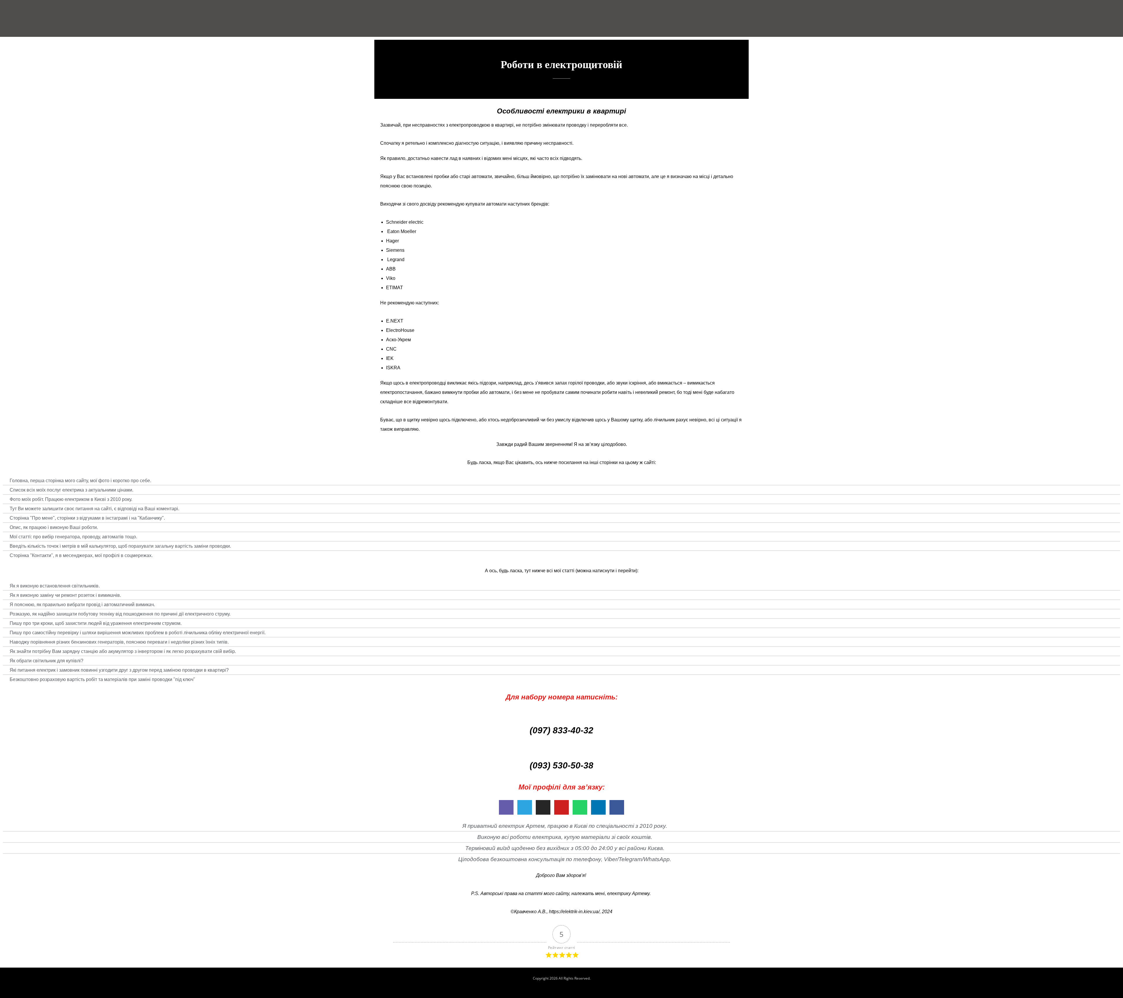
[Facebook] (616, 807)
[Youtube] (561, 807)
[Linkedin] (598, 807)
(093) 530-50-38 (561, 765)
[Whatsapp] (580, 807)
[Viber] (506, 807)
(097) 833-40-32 (561, 730)
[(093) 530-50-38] (561, 749)
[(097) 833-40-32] (561, 714)
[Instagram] (543, 807)
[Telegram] (524, 807)
